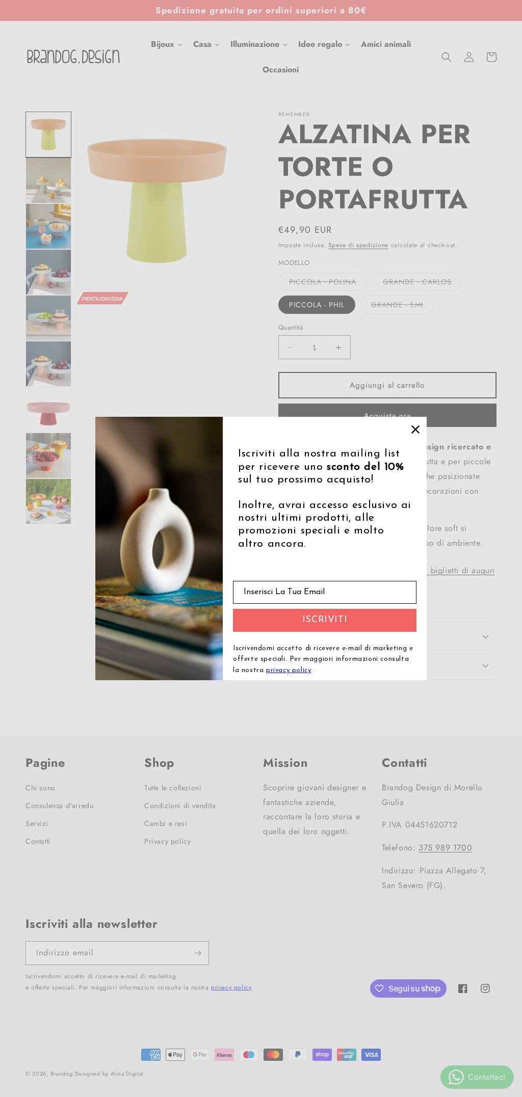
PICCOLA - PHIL (317, 305)
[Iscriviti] (197, 953)
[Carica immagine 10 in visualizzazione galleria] (48, 455)
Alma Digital (127, 1073)
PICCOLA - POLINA (328, 283)
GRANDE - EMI (402, 306)
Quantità (290, 327)
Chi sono (40, 788)
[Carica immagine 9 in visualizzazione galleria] (48, 410)
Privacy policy (167, 841)
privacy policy (231, 987)
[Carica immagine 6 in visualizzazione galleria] (48, 272)
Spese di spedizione (358, 245)
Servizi (36, 823)
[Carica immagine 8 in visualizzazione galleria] (48, 364)
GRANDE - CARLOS (422, 283)
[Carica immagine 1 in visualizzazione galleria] (48, 134)
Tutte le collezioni (172, 788)
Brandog (61, 1073)
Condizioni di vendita (180, 805)
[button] (446, 57)
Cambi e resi (165, 823)
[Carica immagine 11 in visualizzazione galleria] (48, 501)
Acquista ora (387, 415)
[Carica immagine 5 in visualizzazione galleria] (48, 226)
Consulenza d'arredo (59, 805)
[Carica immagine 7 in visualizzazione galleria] (48, 318)
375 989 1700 (445, 847)
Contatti (38, 841)
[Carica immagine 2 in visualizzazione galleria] (48, 180)
